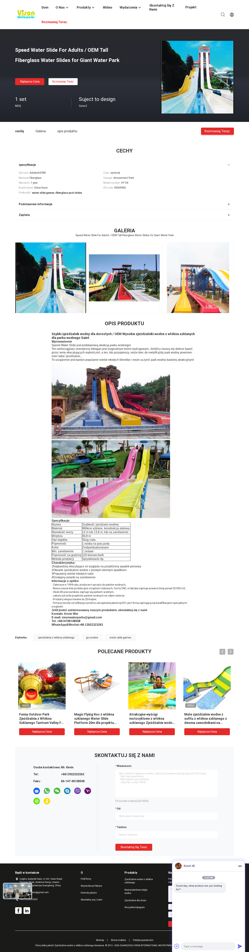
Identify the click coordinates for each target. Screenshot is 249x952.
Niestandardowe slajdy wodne (135, 891)
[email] (36, 791)
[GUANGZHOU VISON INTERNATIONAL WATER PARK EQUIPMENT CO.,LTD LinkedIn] (27, 910)
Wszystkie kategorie (134, 907)
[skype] (67, 791)
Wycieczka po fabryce (91, 886)
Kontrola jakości (89, 893)
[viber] (77, 791)
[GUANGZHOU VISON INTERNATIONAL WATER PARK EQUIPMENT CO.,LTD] (26, 14)
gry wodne (92, 637)
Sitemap (100, 940)
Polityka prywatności (143, 940)
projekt (191, 7)
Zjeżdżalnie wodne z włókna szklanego (138, 881)
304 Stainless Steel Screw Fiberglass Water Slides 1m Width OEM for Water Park (94, 718)
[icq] (36, 801)
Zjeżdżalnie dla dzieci (135, 900)
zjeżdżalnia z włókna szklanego (56, 637)
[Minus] (240, 866)
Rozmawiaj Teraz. (63, 81)
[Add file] (176, 946)
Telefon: (122, 827)
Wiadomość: (124, 766)
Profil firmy (86, 879)
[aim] (47, 801)
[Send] (240, 946)
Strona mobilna (118, 940)
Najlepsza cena (30, 81)
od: (119, 808)
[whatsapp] (47, 791)
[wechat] (57, 791)
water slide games (120, 637)
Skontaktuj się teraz (133, 847)
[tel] (57, 801)
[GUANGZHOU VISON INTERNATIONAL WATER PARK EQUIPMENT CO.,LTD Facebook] (18, 910)
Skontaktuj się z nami (91, 899)
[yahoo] (87, 791)
